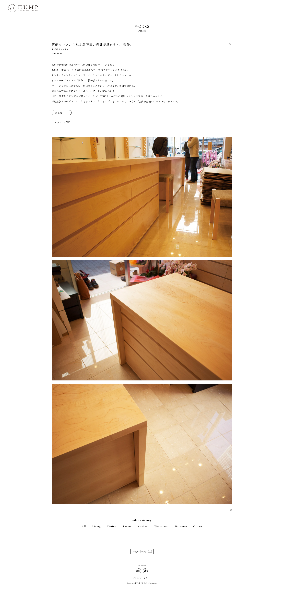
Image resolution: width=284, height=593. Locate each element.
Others (197, 526)
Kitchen (143, 526)
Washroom (161, 526)
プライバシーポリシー (142, 578)
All (84, 526)
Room (127, 526)
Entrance (181, 526)
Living (96, 526)
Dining (111, 526)
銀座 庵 (58, 112)
